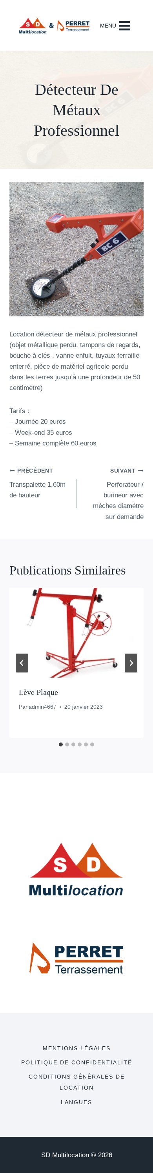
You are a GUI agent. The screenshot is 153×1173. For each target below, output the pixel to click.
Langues (76, 1102)
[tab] (61, 744)
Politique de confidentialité (76, 1062)
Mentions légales (77, 1048)
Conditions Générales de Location (77, 1082)
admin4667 (42, 707)
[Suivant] (131, 663)
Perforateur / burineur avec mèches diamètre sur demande (118, 494)
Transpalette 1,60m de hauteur (37, 483)
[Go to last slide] (22, 663)
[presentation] (76, 633)
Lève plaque (38, 692)
